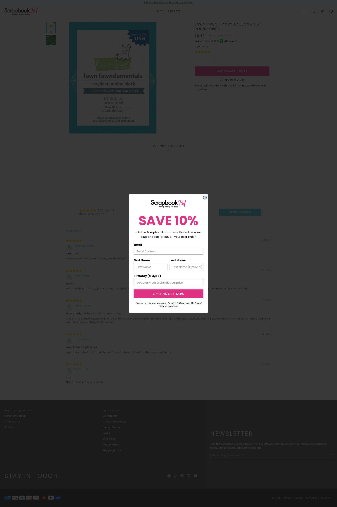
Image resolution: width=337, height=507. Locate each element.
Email (138, 245)
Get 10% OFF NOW (168, 294)
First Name (142, 260)
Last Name (178, 260)
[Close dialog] (205, 197)
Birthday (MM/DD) (147, 276)
